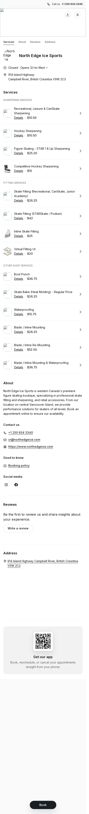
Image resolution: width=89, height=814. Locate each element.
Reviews (35, 41)
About (22, 41)
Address (50, 41)
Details (18, 117)
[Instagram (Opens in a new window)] (6, 485)
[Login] (77, 15)
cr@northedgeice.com (24, 439)
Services (8, 41)
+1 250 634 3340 (72, 4)
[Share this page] (67, 15)
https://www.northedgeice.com (30, 446)
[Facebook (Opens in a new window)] (16, 485)
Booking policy (19, 465)
